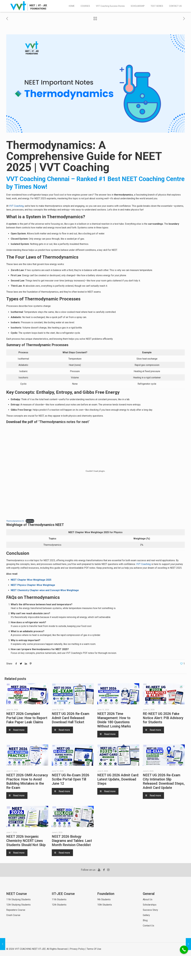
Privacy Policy (77, 948)
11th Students (59, 899)
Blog (145, 920)
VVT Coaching (16, 205)
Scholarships (149, 904)
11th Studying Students (18, 899)
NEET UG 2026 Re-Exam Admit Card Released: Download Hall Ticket (70, 718)
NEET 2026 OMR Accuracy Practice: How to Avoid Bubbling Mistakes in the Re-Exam (27, 781)
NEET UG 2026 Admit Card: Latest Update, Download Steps (118, 779)
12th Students (59, 904)
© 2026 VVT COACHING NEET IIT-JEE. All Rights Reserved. (37, 948)
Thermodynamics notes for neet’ (64, 422)
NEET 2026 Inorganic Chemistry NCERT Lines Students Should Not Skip (26, 841)
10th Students (104, 904)
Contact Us (148, 925)
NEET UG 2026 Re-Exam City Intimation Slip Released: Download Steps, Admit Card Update (164, 781)
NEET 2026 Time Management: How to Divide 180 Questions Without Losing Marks (114, 720)
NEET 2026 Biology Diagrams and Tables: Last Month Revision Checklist (72, 841)
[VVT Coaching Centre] (29, 6)
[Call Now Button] (184, 950)
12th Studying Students (18, 904)
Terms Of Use (94, 948)
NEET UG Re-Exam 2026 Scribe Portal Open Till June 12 (70, 779)
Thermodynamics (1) (15, 521)
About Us (147, 899)
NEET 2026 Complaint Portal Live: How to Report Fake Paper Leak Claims (26, 718)
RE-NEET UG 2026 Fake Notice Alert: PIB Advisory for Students (163, 718)
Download (30, 521)
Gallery (146, 915)
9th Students (104, 899)
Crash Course (13, 915)
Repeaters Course (15, 909)
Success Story (150, 909)
